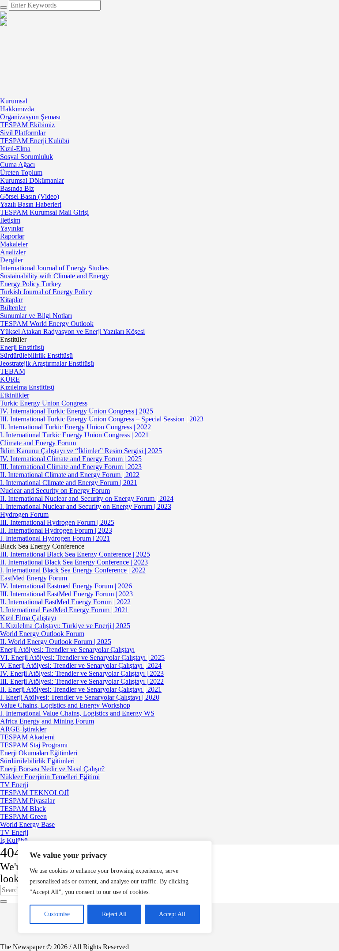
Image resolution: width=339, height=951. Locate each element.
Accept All (172, 914)
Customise (57, 914)
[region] (115, 887)
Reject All (114, 914)
